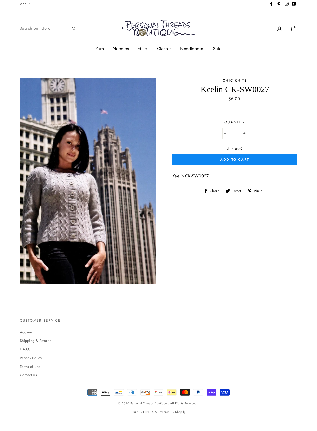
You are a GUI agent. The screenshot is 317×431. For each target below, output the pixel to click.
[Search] (73, 28)
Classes (164, 48)
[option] (88, 181)
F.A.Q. (25, 349)
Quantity (234, 122)
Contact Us (28, 375)
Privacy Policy (31, 357)
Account (26, 332)
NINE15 (148, 412)
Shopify (180, 412)
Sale (217, 48)
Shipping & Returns (35, 340)
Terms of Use (30, 366)
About (24, 3)
